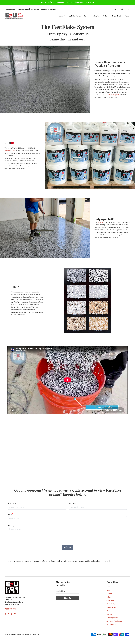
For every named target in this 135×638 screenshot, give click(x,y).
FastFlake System (74, 16)
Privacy (109, 593)
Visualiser (96, 16)
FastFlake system (113, 95)
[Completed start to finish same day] (45, 79)
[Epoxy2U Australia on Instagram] (11, 614)
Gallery (105, 16)
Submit (68, 547)
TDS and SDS (111, 624)
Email (10, 514)
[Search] (122, 9)
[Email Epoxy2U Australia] (15, 614)
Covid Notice (111, 604)
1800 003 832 (10, 9)
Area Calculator (112, 607)
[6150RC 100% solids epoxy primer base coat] (90, 155)
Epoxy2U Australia (17, 634)
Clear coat (101, 222)
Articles (109, 614)
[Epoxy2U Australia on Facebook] (5, 614)
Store (86, 16)
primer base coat (10, 151)
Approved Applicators (114, 621)
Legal (108, 590)
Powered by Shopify (32, 634)
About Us (62, 16)
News (127, 16)
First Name (12, 503)
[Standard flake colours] (87, 300)
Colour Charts (117, 16)
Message (12, 526)
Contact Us (110, 600)
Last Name (72, 503)
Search (109, 587)
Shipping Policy (112, 617)
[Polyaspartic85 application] (45, 228)
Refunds (109, 597)
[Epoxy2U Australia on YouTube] (8, 614)
